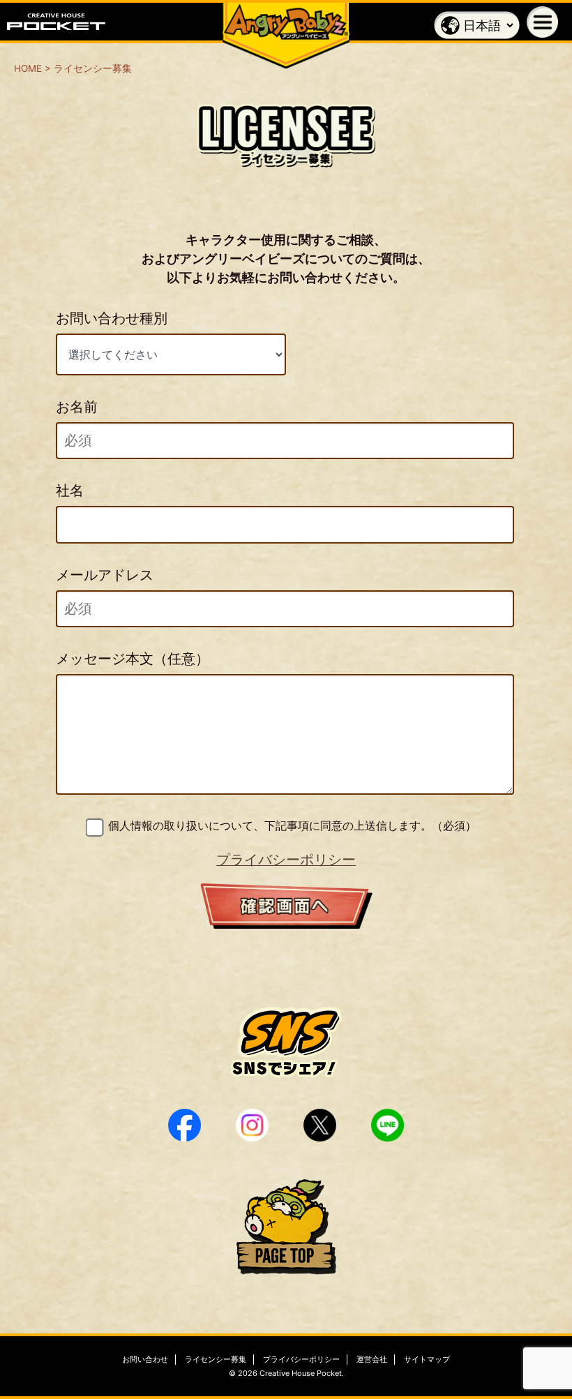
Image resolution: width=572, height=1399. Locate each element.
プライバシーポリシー (286, 859)
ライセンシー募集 (215, 1359)
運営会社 (371, 1359)
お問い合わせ (145, 1359)
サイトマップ (427, 1359)
